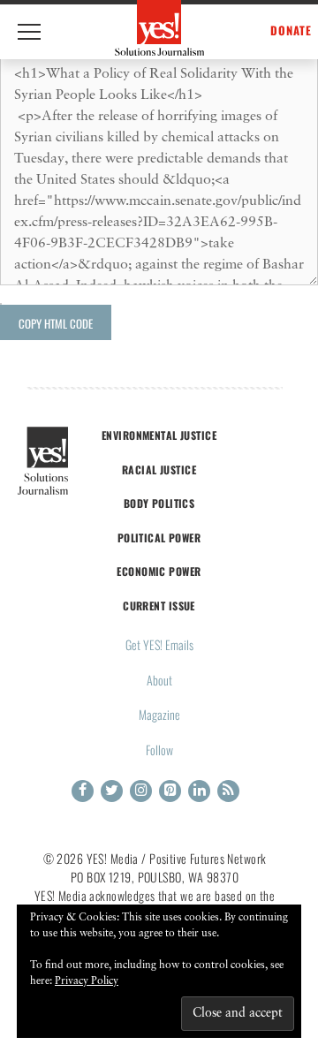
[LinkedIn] (199, 791)
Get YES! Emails (159, 644)
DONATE (291, 30)
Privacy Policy (86, 981)
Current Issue (159, 605)
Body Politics (159, 503)
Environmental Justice (159, 435)
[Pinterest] (170, 791)
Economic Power (159, 571)
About (159, 679)
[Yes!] (159, 28)
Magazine (159, 714)
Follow (159, 749)
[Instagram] (141, 791)
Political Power (159, 537)
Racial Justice (159, 469)
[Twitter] (112, 791)
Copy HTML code (56, 323)
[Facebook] (83, 791)
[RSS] (228, 791)
